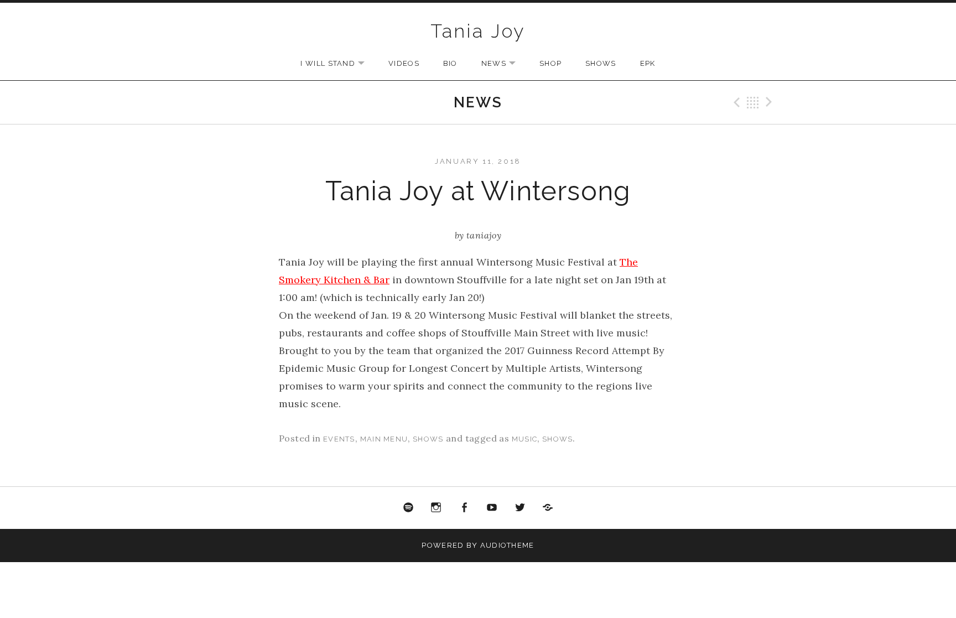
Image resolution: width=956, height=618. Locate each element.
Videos (403, 63)
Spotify (408, 508)
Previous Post (735, 102)
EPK (648, 63)
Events (339, 439)
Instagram (436, 508)
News (504, 64)
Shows (600, 63)
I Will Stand (338, 64)
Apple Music (548, 508)
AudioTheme (507, 545)
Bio (450, 63)
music (525, 439)
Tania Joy (478, 31)
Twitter (520, 508)
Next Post (771, 102)
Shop (550, 63)
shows (557, 439)
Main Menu (384, 439)
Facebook (464, 508)
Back (753, 102)
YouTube (492, 508)
